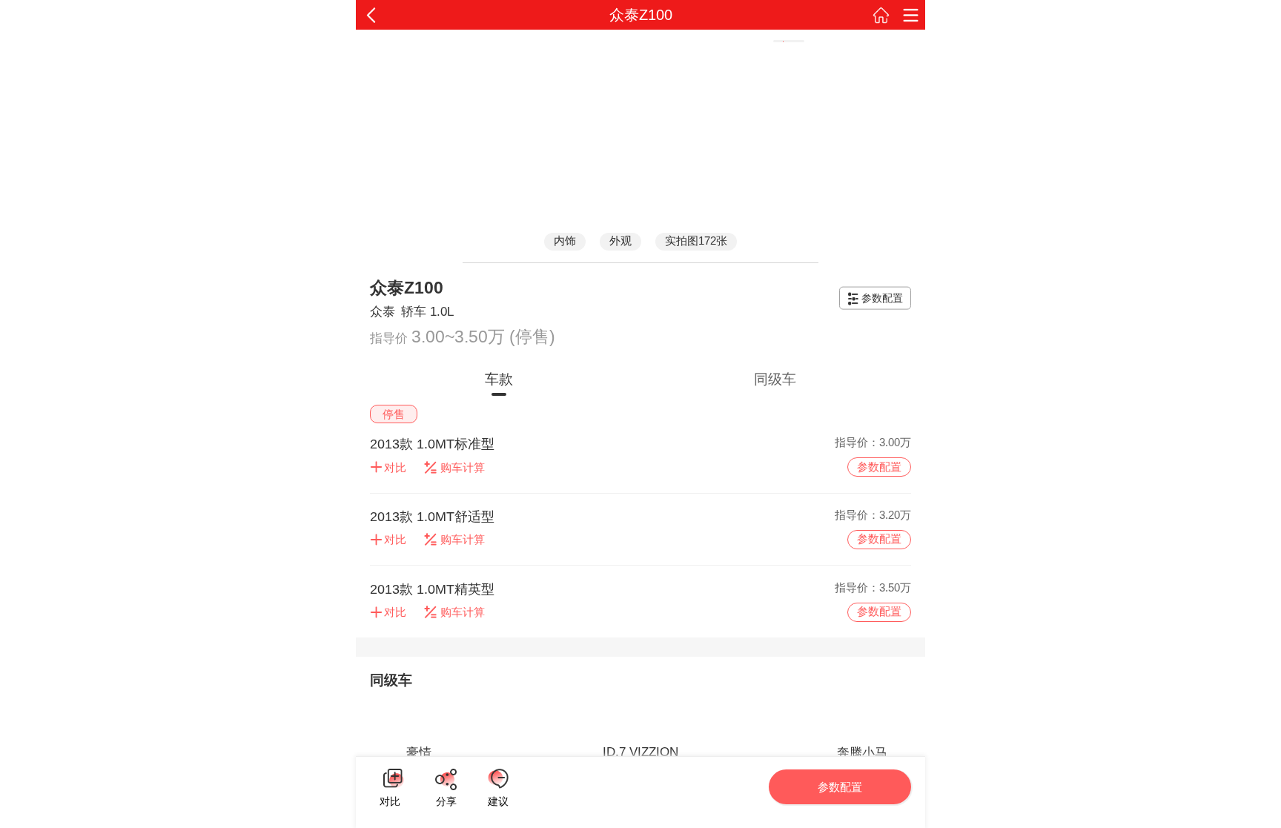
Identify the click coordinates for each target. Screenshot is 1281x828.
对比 (390, 799)
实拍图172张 (696, 240)
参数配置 (882, 298)
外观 (620, 240)
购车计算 (462, 467)
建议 (498, 779)
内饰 (565, 240)
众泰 (382, 312)
